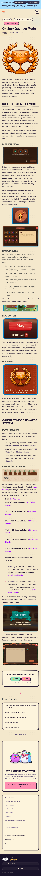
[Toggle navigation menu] (37, 11)
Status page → (33, 2)
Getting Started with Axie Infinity (16, 717)
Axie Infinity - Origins (23, 19)
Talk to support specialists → (20, 785)
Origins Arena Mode (11, 722)
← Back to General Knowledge (15, 836)
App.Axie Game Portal (12, 727)
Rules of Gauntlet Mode (12, 801)
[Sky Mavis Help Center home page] (18, 11)
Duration (8, 816)
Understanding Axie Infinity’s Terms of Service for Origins (20, 706)
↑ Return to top (20, 734)
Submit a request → (11, 844)
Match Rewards (10, 824)
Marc (5, 32)
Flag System (9, 812)
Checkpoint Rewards (12, 828)
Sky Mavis (7, 19)
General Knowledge (11, 23)
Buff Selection (10, 805)
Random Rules (11, 809)
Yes (16, 679)
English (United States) (10, 864)
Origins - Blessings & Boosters (15, 712)
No (27, 679)
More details (20, 2)
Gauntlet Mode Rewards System (15, 820)
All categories (9, 840)
